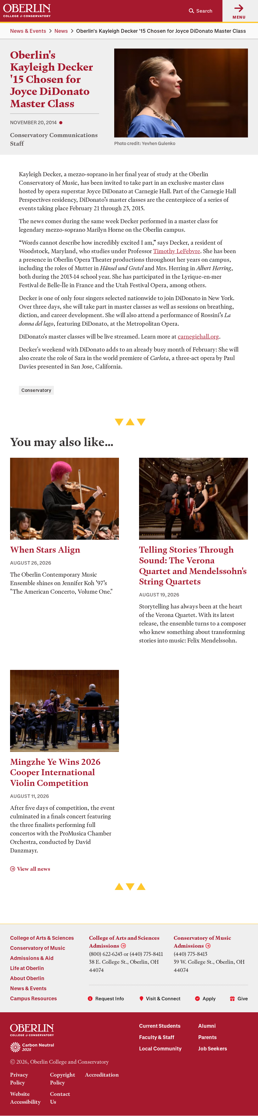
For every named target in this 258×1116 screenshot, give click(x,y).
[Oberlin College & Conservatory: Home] (27, 11)
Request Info (109, 998)
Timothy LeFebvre (176, 251)
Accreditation (102, 1075)
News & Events (28, 31)
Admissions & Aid (31, 958)
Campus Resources (33, 998)
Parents (207, 1037)
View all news (33, 869)
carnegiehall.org (198, 336)
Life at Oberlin (27, 968)
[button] (198, 11)
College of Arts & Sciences (42, 938)
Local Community (160, 1048)
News (61, 31)
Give (243, 998)
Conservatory (36, 390)
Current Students (160, 1026)
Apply (209, 998)
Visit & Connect (163, 998)
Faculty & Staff (156, 1037)
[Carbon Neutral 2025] (64, 1047)
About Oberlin (27, 978)
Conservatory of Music (37, 948)
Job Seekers (212, 1048)
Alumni (207, 1026)
